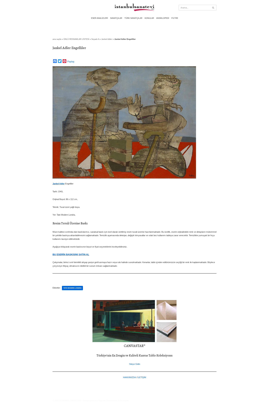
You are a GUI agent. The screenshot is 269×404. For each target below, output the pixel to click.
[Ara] (213, 7)
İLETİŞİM (141, 377)
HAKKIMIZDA (129, 377)
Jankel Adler (106, 39)
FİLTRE (174, 18)
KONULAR (149, 18)
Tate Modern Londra (72, 288)
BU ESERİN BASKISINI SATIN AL (71, 254)
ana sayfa (57, 39)
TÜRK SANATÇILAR (133, 18)
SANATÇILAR (116, 18)
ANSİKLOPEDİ (162, 18)
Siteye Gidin (134, 364)
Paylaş (70, 61)
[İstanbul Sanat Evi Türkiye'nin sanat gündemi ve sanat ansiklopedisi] (134, 8)
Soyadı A (95, 39)
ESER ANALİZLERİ (99, 18)
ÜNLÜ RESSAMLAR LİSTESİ (76, 39)
